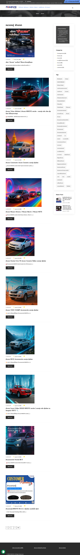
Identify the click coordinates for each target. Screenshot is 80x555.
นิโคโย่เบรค (21, 7)
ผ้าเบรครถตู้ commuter (62, 126)
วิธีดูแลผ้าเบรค (60, 158)
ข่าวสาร (58, 58)
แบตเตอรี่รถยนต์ (60, 186)
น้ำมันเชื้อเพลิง (60, 107)
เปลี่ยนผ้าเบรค (60, 183)
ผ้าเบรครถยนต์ (60, 129)
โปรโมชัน (68, 186)
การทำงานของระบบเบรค (62, 88)
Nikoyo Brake (60, 85)
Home (37, 13)
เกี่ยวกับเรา (32, 7)
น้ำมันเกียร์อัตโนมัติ (61, 101)
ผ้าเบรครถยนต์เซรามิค (61, 132)
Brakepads (59, 79)
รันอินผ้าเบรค (67, 154)
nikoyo (66, 79)
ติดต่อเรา (36, 7)
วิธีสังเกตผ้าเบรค (60, 161)
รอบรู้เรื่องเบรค (41, 7)
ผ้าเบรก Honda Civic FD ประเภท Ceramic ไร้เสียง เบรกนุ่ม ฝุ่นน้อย (26, 261)
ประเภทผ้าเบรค (60, 113)
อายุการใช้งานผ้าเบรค (61, 173)
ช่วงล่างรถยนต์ (60, 94)
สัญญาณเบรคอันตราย (61, 164)
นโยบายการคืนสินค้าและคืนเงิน (40, 548)
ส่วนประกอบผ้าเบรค (61, 167)
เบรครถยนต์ (59, 67)
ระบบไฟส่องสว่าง (60, 151)
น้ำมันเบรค (68, 107)
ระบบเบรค (59, 145)
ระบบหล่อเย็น (65, 139)
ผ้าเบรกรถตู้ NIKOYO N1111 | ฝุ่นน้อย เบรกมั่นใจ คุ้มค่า (22, 509)
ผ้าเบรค (58, 117)
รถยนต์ (58, 65)
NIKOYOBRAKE (60, 82)
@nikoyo (29, 1)
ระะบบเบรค (59, 154)
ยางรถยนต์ (59, 135)
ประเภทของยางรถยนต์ (61, 110)
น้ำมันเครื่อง (59, 104)
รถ (65, 135)
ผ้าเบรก (58, 63)
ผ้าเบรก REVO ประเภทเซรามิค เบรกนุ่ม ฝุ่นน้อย (19, 359)
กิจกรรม (58, 56)
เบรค (63, 176)
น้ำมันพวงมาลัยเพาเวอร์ (62, 98)
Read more (10, 69)
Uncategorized (60, 53)
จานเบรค (66, 91)
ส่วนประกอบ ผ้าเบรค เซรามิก (62, 170)
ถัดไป (18, 527)
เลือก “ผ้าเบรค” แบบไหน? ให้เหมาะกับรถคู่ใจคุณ (19, 62)
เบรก (58, 176)
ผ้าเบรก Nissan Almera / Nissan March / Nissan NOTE (24, 212)
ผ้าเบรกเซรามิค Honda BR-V (14, 460)
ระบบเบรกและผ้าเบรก (61, 142)
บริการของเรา (47, 7)
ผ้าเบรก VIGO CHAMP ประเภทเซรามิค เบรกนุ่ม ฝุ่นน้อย (22, 310)
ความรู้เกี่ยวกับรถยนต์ (61, 60)
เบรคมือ (68, 176)
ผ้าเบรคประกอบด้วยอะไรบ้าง (62, 120)
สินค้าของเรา (26, 7)
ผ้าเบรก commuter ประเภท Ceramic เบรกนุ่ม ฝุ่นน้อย (22, 163)
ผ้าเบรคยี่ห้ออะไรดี (60, 123)
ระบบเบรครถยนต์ (60, 148)
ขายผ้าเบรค (59, 91)
